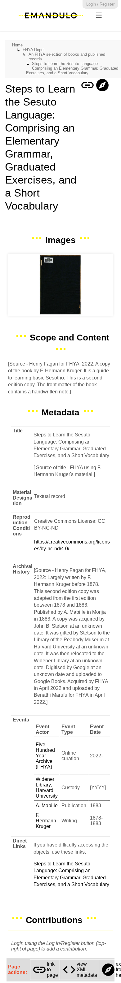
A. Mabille (47, 805)
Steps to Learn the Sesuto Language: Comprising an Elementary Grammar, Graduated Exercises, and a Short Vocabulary (72, 68)
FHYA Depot (34, 49)
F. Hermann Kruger (46, 820)
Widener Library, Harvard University (47, 788)
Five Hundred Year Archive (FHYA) (45, 755)
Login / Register (100, 4)
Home (17, 45)
